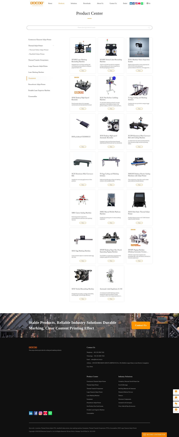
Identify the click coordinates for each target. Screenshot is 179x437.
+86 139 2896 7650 (99, 356)
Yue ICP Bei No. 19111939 (88, 431)
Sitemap (78, 431)
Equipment (86, 428)
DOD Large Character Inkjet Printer (127, 428)
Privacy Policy (71, 431)
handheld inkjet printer (63, 428)
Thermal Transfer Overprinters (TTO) (99, 428)
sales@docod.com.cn (96, 359)
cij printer (38, 428)
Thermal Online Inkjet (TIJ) (48, 428)
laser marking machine (76, 428)
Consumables (113, 428)
